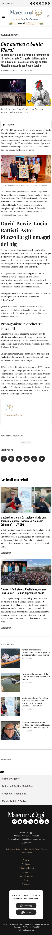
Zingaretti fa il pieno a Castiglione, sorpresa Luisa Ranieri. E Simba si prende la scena (24, 591)
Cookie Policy (26, 852)
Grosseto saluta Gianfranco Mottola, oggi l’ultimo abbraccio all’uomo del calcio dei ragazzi (36, 725)
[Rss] (40, 3)
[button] (3, 17)
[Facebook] (31, 3)
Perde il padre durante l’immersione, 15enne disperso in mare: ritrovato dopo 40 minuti (36, 652)
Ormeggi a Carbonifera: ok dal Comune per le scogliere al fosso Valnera (36, 676)
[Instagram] (37, 3)
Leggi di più (6, 553)
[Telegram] (34, 3)
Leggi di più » (27, 658)
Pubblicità (29, 849)
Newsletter (19, 849)
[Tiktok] (46, 3)
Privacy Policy (40, 849)
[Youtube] (43, 3)
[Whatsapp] (49, 3)
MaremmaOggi (13, 415)
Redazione (10, 849)
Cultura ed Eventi (9, 35)
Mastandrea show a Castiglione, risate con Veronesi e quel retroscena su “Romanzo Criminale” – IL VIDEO (23, 521)
